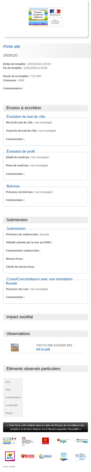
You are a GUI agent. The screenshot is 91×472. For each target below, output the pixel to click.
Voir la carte (43, 349)
